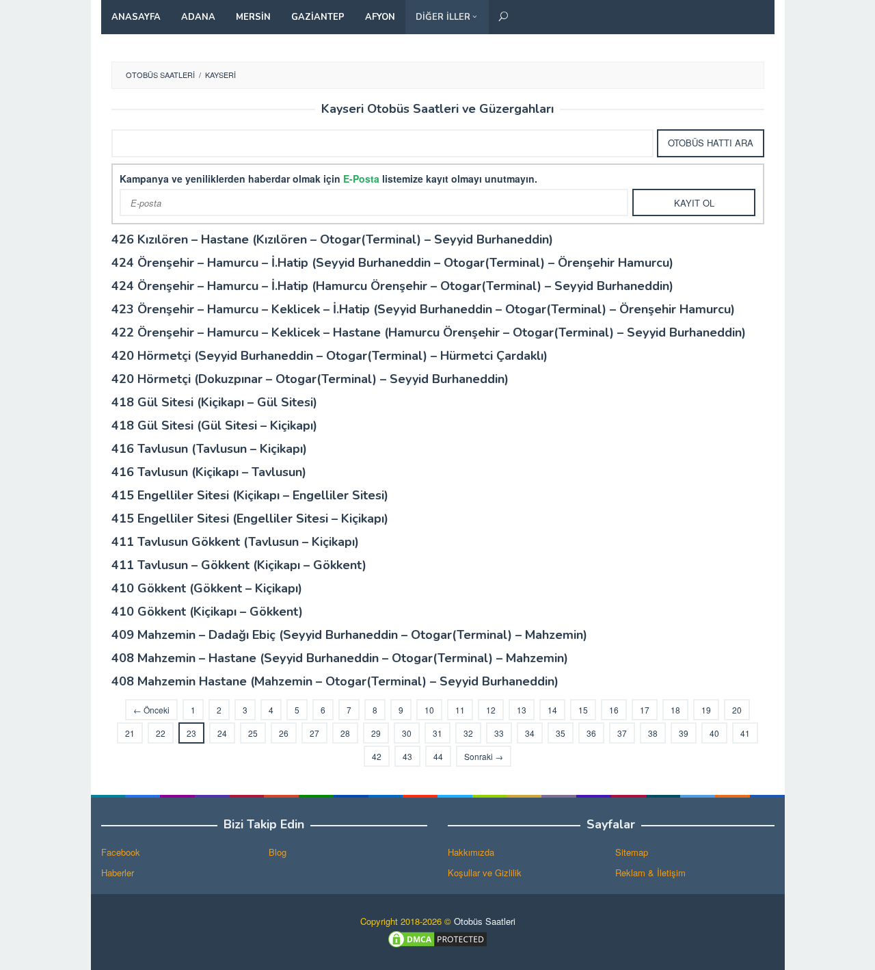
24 (222, 733)
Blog (277, 852)
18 (675, 710)
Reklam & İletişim (650, 872)
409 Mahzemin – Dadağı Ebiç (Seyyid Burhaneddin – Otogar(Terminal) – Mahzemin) (349, 635)
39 (683, 733)
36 (591, 733)
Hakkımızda (471, 852)
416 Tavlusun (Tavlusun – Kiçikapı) (209, 449)
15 (583, 710)
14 (552, 710)
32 (468, 733)
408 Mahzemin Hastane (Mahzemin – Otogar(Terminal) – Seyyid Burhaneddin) (334, 681)
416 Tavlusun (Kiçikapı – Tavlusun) (208, 472)
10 (429, 710)
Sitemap (631, 852)
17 (644, 710)
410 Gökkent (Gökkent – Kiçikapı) (206, 588)
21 (130, 733)
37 (622, 733)
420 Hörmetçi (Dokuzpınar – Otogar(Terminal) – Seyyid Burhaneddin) (310, 379)
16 (614, 710)
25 (253, 733)
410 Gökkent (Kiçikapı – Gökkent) (207, 611)
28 (345, 733)
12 (491, 710)
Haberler (117, 872)
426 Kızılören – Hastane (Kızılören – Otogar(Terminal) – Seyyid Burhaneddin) (332, 239)
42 (376, 756)
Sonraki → (483, 756)
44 (438, 756)
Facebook (120, 852)
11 (460, 710)
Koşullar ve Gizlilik (485, 872)
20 (737, 710)
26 (283, 733)
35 (560, 733)
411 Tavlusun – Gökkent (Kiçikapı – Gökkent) (238, 565)
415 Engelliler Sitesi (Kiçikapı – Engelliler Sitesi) (249, 495)
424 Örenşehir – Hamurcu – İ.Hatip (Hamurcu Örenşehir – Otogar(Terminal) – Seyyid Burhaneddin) (392, 286)
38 (653, 733)
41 (745, 733)
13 (521, 710)
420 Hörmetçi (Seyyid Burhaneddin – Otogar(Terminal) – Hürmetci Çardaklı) (329, 356)
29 (376, 733)
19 (706, 710)
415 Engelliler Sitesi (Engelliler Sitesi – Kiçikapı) (249, 518)
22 (160, 733)
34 (530, 733)
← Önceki (151, 710)
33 (499, 733)
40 (714, 733)
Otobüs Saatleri (484, 921)
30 (407, 733)
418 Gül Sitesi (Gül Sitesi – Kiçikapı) (214, 425)
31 (437, 733)
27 (314, 733)
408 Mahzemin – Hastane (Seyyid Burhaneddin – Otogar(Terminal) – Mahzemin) (339, 658)
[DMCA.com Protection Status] (437, 937)
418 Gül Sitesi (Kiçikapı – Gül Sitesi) (214, 402)
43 (407, 756)
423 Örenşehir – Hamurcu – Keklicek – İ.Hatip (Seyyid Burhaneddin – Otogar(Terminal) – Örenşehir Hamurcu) (423, 309)
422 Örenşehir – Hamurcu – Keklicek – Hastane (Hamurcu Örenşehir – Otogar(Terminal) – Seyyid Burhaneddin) (428, 332)
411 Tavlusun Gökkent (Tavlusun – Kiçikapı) (235, 542)
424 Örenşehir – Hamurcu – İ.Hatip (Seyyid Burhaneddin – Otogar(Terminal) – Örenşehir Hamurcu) (392, 262)
